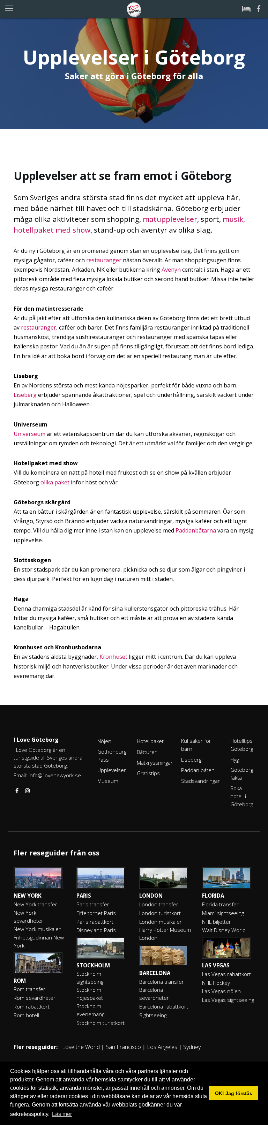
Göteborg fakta (241, 773)
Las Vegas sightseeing (228, 999)
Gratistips (148, 773)
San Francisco (123, 1047)
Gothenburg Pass (111, 755)
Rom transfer (29, 989)
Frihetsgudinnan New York (39, 941)
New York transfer (35, 904)
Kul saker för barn (196, 744)
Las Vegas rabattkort (226, 974)
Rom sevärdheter (34, 997)
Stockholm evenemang (90, 1010)
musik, (234, 219)
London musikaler (160, 921)
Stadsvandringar (200, 780)
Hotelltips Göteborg (241, 744)
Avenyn (171, 269)
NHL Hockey (216, 982)
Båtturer (147, 751)
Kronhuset (113, 656)
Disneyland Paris (96, 930)
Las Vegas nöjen (221, 991)
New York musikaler (37, 929)
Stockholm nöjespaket (89, 993)
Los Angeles (162, 1047)
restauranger (103, 260)
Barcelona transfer (161, 981)
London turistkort (160, 912)
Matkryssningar (155, 762)
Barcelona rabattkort (163, 1006)
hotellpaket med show (52, 230)
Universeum (29, 434)
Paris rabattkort (94, 921)
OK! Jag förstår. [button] (233, 1093)
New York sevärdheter (28, 916)
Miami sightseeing (223, 912)
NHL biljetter (216, 921)
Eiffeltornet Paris (96, 912)
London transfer (158, 904)
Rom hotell (26, 1015)
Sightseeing (152, 1015)
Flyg (234, 759)
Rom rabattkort (32, 1006)
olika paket (54, 482)
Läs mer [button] (62, 1114)
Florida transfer (220, 904)
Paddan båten (198, 770)
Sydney (192, 1047)
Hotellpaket (150, 741)
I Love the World (79, 1047)
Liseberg (25, 395)
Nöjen (104, 741)
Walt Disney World (224, 930)
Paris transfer (92, 904)
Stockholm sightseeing (89, 977)
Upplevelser (111, 770)
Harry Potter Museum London (165, 933)
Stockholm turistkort (100, 1022)
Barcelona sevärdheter (154, 993)
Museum (107, 780)
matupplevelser (170, 219)
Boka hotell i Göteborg (241, 796)
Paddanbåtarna (196, 530)
